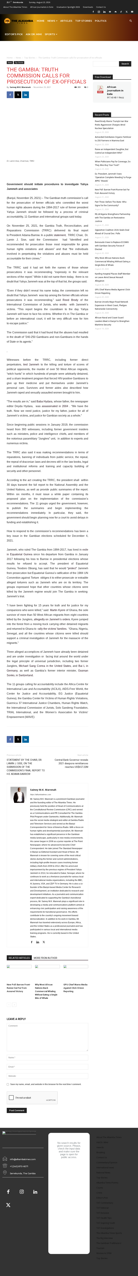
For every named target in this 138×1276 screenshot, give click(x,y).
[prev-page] (9, 1005)
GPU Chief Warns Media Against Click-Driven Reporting (75, 988)
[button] (131, 21)
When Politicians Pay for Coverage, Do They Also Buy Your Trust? (112, 163)
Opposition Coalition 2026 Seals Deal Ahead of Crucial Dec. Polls (112, 232)
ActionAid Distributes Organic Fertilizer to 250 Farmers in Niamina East (113, 139)
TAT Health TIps (103, 1218)
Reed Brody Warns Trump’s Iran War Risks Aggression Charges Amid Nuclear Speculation (111, 125)
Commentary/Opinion (106, 1162)
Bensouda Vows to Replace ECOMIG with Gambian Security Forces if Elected (112, 245)
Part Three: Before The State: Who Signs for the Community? (110, 204)
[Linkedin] (104, 11)
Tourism (100, 1248)
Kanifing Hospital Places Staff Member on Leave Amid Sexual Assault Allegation (112, 277)
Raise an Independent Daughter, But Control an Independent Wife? (111, 151)
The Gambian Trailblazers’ (108, 1243)
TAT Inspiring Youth (105, 1223)
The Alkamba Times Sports (109, 1233)
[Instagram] (98, 11)
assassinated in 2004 (56, 406)
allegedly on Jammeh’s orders (52, 619)
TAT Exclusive (102, 1212)
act (29, 480)
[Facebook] (93, 11)
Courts (99, 1187)
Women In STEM (103, 1253)
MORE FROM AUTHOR (45, 958)
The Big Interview (104, 1238)
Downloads (88, 7)
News (51, 20)
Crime (99, 1192)
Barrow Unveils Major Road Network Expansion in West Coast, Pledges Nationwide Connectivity (111, 305)
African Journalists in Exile (41, 7)
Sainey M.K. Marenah (20, 87)
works (63, 304)
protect (72, 568)
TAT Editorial (102, 1207)
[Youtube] (132, 11)
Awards (100, 1147)
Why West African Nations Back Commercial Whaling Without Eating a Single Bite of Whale (46, 991)
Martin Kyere (57, 610)
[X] (126, 11)
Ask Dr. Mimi (34, 34)
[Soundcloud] (115, 11)
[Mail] (109, 11)
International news (105, 1167)
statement (60, 235)
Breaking (100, 1152)
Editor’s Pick (14, 34)
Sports (50, 34)
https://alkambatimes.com (40, 794)
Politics (100, 20)
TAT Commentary (104, 1202)
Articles (66, 20)
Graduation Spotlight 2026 (68, 7)
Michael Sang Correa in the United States (45, 665)
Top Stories (83, 20)
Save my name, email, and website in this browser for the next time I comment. (45, 1084)
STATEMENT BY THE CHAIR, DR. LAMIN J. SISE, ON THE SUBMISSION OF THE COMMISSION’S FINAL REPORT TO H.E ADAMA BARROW (26, 767)
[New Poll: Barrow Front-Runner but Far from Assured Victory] (19, 973)
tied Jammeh (31, 364)
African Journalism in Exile (115, 90)
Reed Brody (70, 300)
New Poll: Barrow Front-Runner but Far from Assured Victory (18, 988)
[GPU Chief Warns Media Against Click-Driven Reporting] (75, 973)
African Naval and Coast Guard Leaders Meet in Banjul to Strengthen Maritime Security (112, 321)
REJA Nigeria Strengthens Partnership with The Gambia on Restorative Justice (112, 217)
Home (40, 20)
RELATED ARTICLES (19, 958)
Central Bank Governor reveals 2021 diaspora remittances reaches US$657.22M (71, 763)
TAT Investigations (105, 1228)
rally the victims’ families (52, 628)
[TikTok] (121, 11)
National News (103, 1172)
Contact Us (101, 7)
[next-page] (14, 1005)
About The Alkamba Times (15, 7)
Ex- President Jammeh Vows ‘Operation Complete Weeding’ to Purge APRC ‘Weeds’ (113, 177)
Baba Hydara (44, 401)
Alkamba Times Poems (107, 1182)
